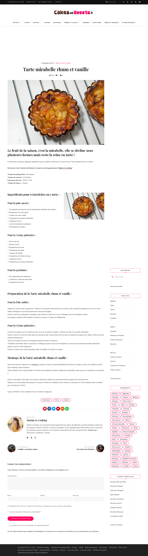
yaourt (136, 466)
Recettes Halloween (116, 512)
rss (136, 2)
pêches (115, 462)
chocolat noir (117, 420)
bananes (115, 401)
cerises (115, 413)
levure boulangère (129, 432)
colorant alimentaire (119, 424)
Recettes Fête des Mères (118, 482)
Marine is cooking (65, 168)
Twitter (47, 433)
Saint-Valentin (114, 495)
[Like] (45, 409)
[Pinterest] (58, 409)
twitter (128, 2)
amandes (116, 397)
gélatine (115, 432)
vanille (67, 400)
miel (114, 439)
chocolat (115, 416)
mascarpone (117, 435)
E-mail (42, 495)
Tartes (27, 22)
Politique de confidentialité (31, 512)
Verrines (86, 22)
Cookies (47, 22)
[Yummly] (63, 409)
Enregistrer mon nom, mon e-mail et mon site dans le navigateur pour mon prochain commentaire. (40, 506)
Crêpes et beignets (111, 22)
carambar (116, 409)
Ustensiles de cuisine (16, 2)
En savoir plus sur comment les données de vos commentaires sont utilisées (72, 531)
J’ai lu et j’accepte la (25, 512)
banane (136, 397)
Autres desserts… (115, 378)
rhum (57, 400)
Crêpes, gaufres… (115, 370)
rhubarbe (125, 462)
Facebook (39, 433)
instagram (132, 2)
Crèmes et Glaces (116, 357)
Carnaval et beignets (117, 490)
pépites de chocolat (130, 458)
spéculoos (116, 466)
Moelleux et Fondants (117, 335)
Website (28, 437)
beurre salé (127, 401)
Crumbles (113, 318)
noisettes (116, 443)
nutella (128, 447)
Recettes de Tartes (63, 63)
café (123, 405)
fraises (115, 428)
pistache (128, 451)
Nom (9, 495)
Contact (58, 2)
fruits (136, 428)
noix (125, 443)
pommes (115, 458)
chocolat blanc (127, 416)
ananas (126, 397)
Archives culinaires (116, 525)
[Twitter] (54, 409)
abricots (115, 393)
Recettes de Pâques (116, 486)
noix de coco (117, 447)
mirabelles (35, 364)
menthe (128, 435)
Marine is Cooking (37, 420)
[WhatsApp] (67, 409)
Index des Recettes (116, 286)
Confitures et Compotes (117, 366)
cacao (114, 405)
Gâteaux (113, 301)
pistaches (116, 455)
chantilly (125, 413)
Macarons (57, 22)
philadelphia (117, 451)
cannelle (132, 405)
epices (132, 424)
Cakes (112, 305)
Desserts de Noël (115, 503)
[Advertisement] (74, 47)
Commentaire (12, 476)
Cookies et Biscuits (116, 340)
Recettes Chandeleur (117, 499)
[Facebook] (49, 409)
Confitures (96, 22)
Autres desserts (128, 22)
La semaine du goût (116, 516)
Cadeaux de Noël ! (116, 508)
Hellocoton (31, 433)
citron (127, 420)
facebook (124, 2)
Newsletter (31, 2)
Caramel (126, 409)
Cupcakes (113, 331)
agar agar (126, 393)
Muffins (112, 327)
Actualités (140, 2)
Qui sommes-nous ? (45, 2)
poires (126, 455)
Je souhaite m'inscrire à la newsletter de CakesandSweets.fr (29, 525)
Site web (75, 495)
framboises (126, 428)
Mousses (113, 353)
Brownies (113, 314)
